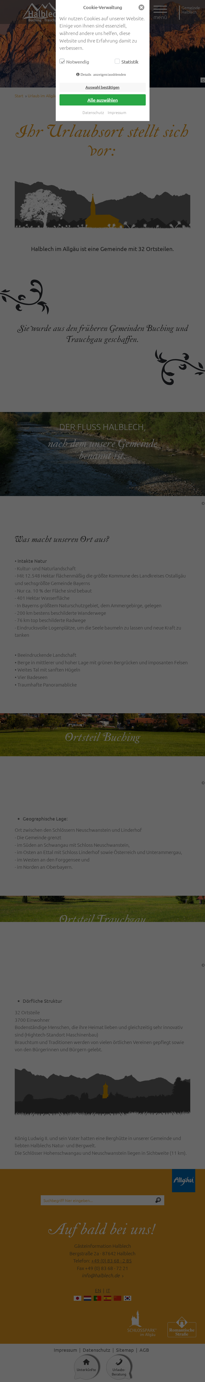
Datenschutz (93, 112)
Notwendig (77, 62)
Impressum (117, 112)
